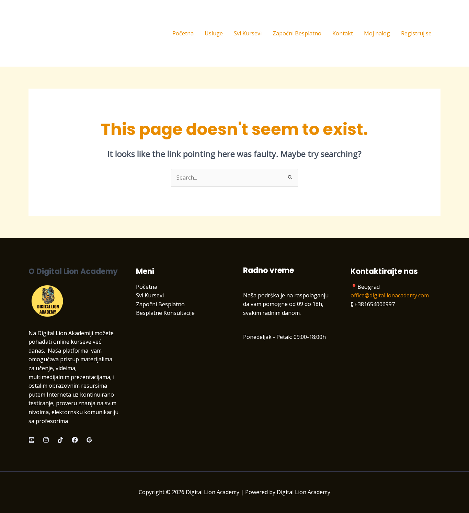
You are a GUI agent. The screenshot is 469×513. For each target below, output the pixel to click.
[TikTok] (60, 440)
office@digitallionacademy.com (390, 295)
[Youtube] (31, 440)
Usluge (214, 33)
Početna (183, 33)
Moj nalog (377, 33)
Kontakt (342, 33)
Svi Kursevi (248, 33)
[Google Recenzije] (89, 440)
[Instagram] (46, 440)
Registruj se (416, 33)
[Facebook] (75, 440)
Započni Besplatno (297, 33)
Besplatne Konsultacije (165, 313)
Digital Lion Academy (73, 33)
